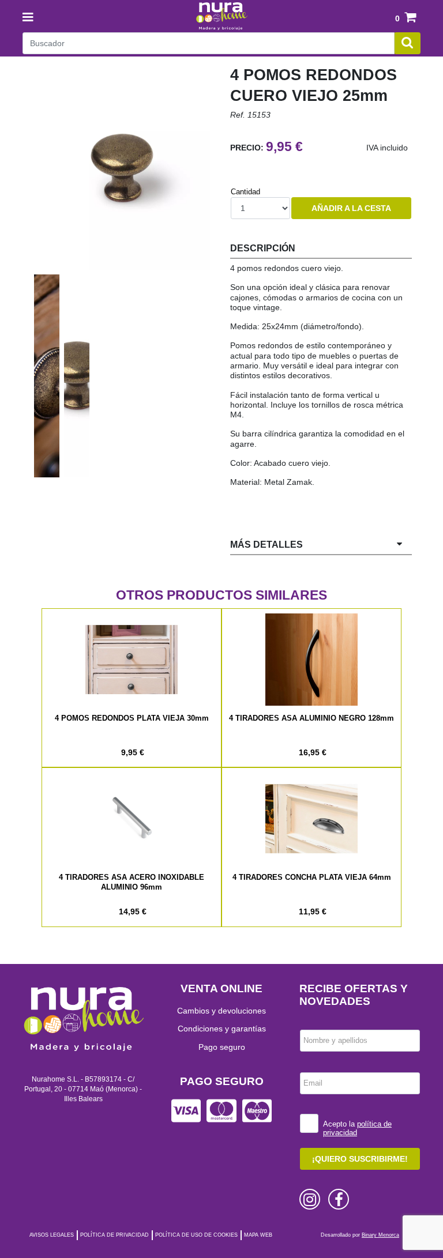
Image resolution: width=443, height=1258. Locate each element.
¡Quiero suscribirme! (360, 1158)
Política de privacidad (114, 1235)
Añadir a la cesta (351, 208)
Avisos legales (51, 1235)
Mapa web (258, 1235)
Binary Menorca (380, 1235)
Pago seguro (221, 1047)
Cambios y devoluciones (221, 1010)
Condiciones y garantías (222, 1028)
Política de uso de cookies (196, 1235)
